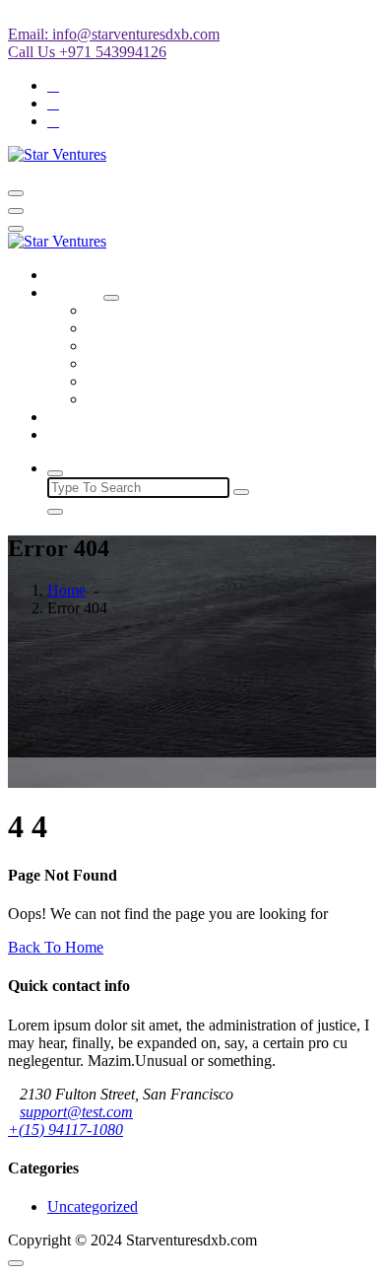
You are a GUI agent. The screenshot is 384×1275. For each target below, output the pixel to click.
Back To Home (55, 947)
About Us (77, 416)
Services (73, 292)
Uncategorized (92, 1206)
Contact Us (82, 434)
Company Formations (154, 310)
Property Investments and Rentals (190, 398)
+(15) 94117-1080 (65, 1129)
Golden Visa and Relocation (174, 381)
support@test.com (76, 1111)
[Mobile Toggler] (111, 298)
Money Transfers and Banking (181, 345)
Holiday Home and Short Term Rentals (208, 327)
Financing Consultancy (158, 363)
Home (66, 274)
